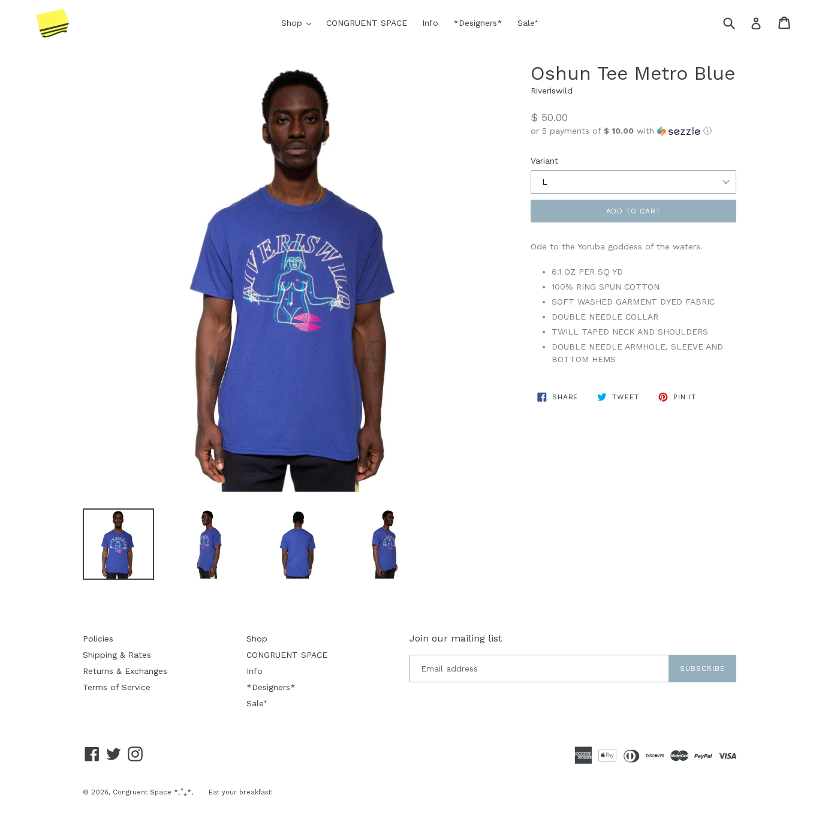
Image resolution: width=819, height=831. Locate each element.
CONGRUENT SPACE (366, 23)
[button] (633, 131)
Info (430, 23)
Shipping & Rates (117, 655)
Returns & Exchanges (125, 671)
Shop (299, 22)
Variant (544, 160)
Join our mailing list (456, 638)
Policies (98, 638)
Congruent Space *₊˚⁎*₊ (153, 792)
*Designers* (477, 23)
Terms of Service (116, 687)
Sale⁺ (527, 23)
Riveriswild (552, 90)
